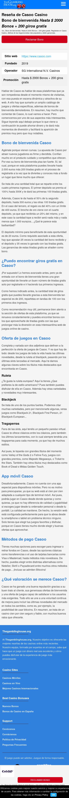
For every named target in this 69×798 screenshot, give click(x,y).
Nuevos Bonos (10, 706)
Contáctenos (9, 734)
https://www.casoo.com (36, 56)
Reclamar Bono (34, 39)
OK (53, 794)
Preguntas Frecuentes (14, 744)
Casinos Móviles (11, 678)
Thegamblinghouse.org (18, 639)
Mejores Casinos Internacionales (20, 688)
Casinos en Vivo (11, 683)
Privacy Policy (41, 794)
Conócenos (8, 729)
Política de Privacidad (14, 739)
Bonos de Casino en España (18, 711)
